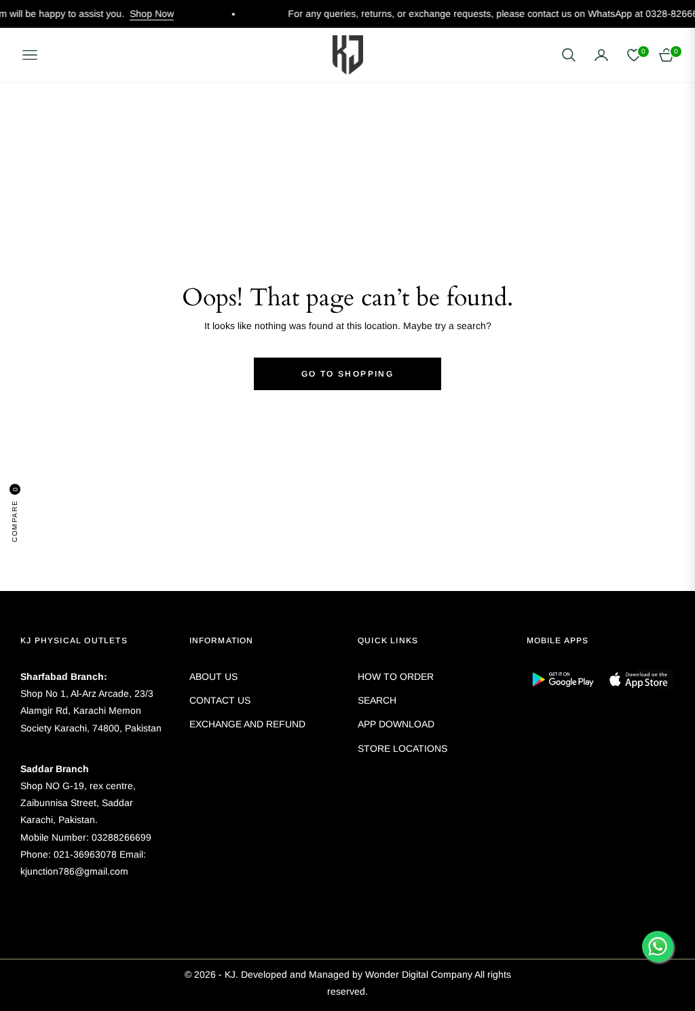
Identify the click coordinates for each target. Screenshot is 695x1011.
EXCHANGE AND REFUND (247, 724)
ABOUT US (213, 676)
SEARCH (377, 700)
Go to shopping (347, 374)
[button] (568, 55)
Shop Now (128, 13)
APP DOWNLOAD (396, 724)
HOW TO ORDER (396, 676)
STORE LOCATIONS (402, 748)
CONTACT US (219, 700)
